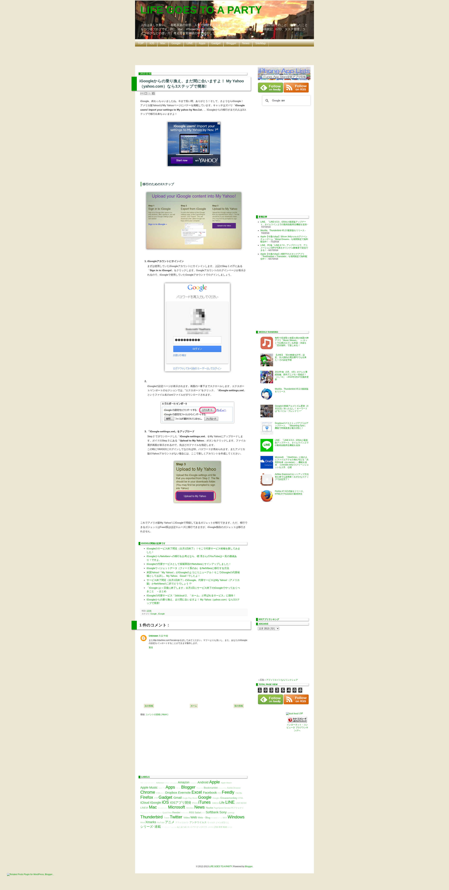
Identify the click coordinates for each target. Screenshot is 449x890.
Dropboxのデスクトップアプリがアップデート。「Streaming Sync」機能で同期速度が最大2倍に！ (291, 425)
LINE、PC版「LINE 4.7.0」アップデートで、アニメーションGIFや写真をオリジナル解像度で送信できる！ (284, 248)
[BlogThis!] (146, 93)
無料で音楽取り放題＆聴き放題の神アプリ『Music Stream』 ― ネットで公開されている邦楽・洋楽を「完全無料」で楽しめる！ (292, 342)
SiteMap (260, 43)
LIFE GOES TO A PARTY (201, 10)
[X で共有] (149, 93)
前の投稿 (238, 706)
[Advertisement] (225, 55)
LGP (301, 713)
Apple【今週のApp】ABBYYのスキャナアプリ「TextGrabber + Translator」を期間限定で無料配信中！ (283, 256)
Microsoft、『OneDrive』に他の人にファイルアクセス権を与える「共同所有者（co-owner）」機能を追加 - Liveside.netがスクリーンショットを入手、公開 (292, 462)
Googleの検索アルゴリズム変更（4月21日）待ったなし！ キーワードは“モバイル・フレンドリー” (291, 408)
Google (176, 43)
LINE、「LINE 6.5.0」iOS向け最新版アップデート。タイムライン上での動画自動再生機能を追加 (283, 223)
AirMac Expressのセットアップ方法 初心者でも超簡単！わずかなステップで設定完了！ (293, 477)
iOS (152, 43)
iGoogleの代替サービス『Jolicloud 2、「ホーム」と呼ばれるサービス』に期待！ (191, 595)
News (245, 43)
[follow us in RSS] (296, 92)
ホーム (194, 706)
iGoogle (161, 614)
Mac (163, 43)
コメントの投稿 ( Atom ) (157, 714)
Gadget (215, 43)
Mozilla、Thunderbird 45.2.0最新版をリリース (282, 230)
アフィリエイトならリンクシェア (282, 680)
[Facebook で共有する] (153, 93)
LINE (190, 43)
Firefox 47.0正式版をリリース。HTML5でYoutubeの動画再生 (290, 492)
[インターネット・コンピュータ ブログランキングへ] (297, 721)
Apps (202, 43)
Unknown (153, 636)
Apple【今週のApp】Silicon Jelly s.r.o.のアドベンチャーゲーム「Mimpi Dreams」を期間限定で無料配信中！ (284, 239)
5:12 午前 (163, 636)
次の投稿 (149, 706)
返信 (151, 647)
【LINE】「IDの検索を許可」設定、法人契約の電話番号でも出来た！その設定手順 (290, 357)
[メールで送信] (142, 93)
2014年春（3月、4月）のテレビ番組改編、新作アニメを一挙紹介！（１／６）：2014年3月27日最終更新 (292, 376)
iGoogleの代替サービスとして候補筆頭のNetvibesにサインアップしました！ (189, 564)
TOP (141, 43)
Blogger (231, 43)
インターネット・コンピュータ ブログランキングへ (297, 727)
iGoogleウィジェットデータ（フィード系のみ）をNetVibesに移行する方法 (188, 568)
